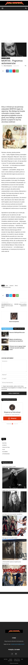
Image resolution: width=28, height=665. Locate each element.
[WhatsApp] (17, 71)
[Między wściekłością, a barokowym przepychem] (5, 341)
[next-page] (5, 353)
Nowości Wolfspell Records (17, 332)
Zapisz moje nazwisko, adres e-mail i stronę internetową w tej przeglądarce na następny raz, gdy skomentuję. (13, 387)
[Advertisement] (14, 25)
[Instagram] (16, 653)
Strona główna (4, 41)
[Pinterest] (14, 71)
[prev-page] (2, 353)
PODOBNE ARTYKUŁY (7, 328)
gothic (7, 285)
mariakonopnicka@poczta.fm (17, 644)
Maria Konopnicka (8, 65)
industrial (11, 285)
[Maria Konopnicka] (14, 3)
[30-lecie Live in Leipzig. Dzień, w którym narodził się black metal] (5, 347)
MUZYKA (10, 41)
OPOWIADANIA (6, 453)
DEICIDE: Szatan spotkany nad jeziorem (20, 305)
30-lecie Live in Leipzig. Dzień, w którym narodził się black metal (17, 348)
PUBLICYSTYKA (6, 447)
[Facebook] (7, 71)
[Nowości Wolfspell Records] (5, 334)
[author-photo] (14, 319)
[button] (2, 8)
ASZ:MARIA (5, 451)
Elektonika (3, 58)
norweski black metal (6, 287)
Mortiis (16, 285)
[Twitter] (10, 71)
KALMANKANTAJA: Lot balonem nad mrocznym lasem (7, 306)
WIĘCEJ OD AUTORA (19, 328)
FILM (3, 449)
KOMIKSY (4, 445)
